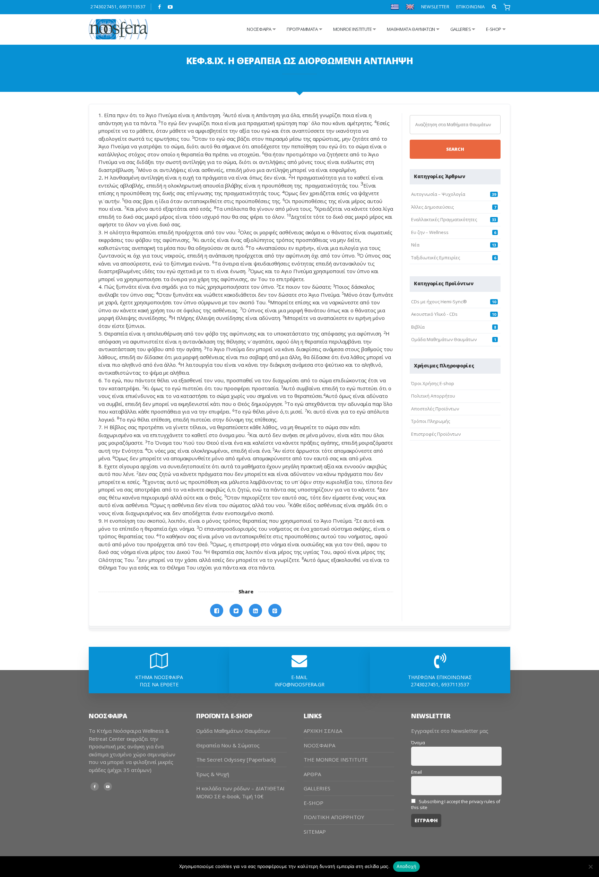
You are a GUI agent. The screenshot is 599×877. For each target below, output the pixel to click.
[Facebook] (159, 7)
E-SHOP (313, 802)
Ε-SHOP (493, 29)
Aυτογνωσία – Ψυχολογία (438, 194)
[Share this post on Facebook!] (216, 611)
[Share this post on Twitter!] (236, 611)
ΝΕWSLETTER (435, 6)
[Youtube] (170, 7)
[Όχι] (590, 866)
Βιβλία (418, 327)
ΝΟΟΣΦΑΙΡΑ (319, 745)
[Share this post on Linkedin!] (255, 611)
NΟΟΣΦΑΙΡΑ (259, 29)
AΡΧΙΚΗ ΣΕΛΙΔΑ (323, 730)
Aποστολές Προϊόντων (435, 409)
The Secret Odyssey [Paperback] (236, 759)
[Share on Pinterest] (274, 611)
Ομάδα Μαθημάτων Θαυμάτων (444, 339)
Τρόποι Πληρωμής (430, 421)
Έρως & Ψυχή (212, 774)
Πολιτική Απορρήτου (433, 396)
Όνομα (418, 743)
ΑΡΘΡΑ (312, 774)
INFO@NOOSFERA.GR (299, 684)
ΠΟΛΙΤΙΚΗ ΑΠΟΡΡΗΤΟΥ (334, 817)
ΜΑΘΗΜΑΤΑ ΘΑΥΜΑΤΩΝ (411, 29)
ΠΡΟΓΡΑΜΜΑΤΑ (302, 29)
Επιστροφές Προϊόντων (436, 434)
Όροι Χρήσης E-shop (432, 383)
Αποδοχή (407, 866)
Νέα (415, 245)
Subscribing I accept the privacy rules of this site (455, 804)
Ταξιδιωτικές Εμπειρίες (435, 257)
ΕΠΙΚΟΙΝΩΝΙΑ (470, 6)
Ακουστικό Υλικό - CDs (434, 314)
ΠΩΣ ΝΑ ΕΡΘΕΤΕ (159, 684)
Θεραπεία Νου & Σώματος (228, 745)
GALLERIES (460, 29)
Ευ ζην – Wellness (430, 232)
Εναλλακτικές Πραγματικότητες (444, 219)
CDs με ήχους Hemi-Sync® (439, 301)
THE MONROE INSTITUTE (336, 759)
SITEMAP (315, 831)
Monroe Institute (352, 29)
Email (416, 772)
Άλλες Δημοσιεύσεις (432, 207)
